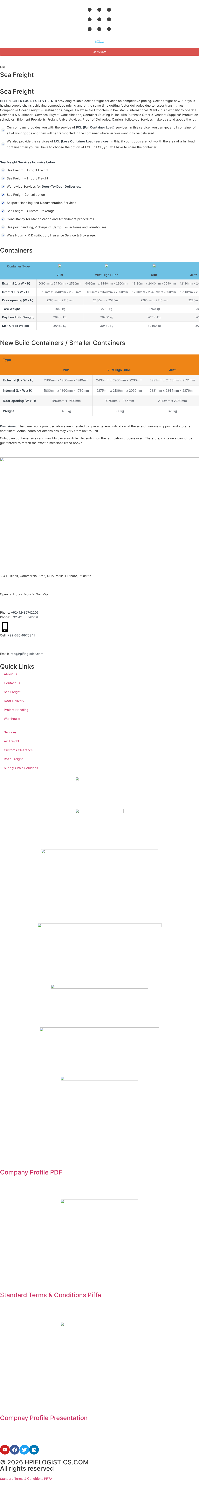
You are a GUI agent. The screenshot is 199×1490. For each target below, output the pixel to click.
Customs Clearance (18, 750)
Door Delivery (14, 701)
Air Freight (11, 741)
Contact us (12, 683)
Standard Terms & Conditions (21, 1479)
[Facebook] (14, 1450)
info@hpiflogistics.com (26, 654)
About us (10, 674)
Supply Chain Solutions (21, 768)
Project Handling (16, 710)
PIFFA (47, 1479)
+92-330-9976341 (21, 635)
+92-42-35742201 (24, 617)
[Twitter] (24, 1450)
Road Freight (13, 759)
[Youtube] (5, 1450)
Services (10, 732)
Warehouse (12, 719)
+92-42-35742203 (25, 612)
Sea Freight (12, 692)
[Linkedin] (34, 1450)
